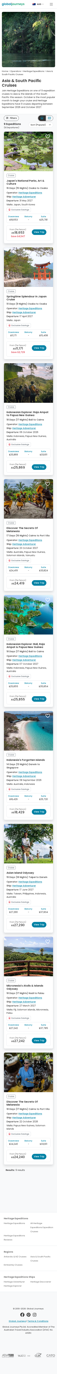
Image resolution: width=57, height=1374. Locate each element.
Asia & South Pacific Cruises (40, 1258)
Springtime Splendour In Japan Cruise (26, 298)
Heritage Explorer (13, 1285)
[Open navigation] (51, 4)
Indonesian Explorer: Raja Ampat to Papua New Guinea (27, 413)
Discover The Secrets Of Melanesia (22, 529)
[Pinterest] (28, 1315)
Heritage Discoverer (40, 1281)
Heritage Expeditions (30, 192)
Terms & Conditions (38, 1321)
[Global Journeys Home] (13, 4)
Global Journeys (17, 1321)
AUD (39, 4)
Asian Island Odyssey (20, 873)
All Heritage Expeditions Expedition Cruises (41, 1227)
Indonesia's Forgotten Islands (25, 760)
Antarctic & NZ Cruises (15, 1256)
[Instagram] (34, 1315)
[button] (48, 136)
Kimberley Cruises (13, 1264)
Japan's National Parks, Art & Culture (25, 182)
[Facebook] (22, 1315)
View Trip (39, 232)
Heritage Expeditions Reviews (14, 1237)
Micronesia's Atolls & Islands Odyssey (24, 987)
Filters (13, 118)
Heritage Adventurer (24, 196)
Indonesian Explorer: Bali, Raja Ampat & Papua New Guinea (25, 645)
